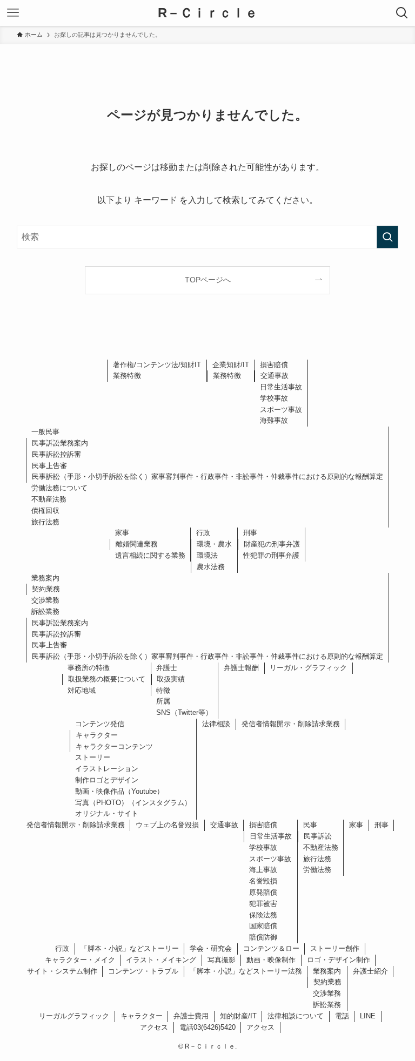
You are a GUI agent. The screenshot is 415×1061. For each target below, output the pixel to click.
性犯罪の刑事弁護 (271, 555)
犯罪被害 (263, 904)
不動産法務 (48, 499)
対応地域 (82, 690)
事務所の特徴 (89, 668)
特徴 (163, 690)
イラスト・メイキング (161, 960)
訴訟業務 (45, 611)
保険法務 (263, 915)
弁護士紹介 (370, 971)
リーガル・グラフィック (308, 668)
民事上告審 (49, 466)
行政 (203, 533)
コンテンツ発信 (99, 724)
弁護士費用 (191, 1016)
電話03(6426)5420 (207, 1027)
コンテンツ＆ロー (271, 948)
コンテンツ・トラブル (143, 971)
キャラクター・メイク (80, 960)
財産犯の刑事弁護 (272, 544)
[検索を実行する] (387, 237)
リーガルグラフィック (74, 1016)
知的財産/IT (238, 1016)
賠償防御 (263, 937)
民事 (310, 825)
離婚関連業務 (137, 544)
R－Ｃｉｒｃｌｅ (208, 12)
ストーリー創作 (334, 948)
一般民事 (45, 432)
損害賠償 (274, 365)
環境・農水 (214, 544)
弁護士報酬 (241, 668)
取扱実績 (171, 679)
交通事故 (274, 375)
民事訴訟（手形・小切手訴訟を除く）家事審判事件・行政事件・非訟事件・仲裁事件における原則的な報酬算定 (207, 476)
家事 (122, 533)
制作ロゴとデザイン (106, 780)
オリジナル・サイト (106, 813)
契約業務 (46, 589)
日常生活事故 (281, 387)
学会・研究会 (211, 948)
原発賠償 (263, 892)
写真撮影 (222, 960)
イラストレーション (106, 769)
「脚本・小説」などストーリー (130, 948)
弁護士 (166, 668)
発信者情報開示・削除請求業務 (291, 724)
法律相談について (295, 1016)
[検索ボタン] (402, 13)
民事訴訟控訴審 (56, 454)
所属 (163, 701)
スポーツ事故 (281, 410)
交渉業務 (45, 600)
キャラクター (97, 735)
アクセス (154, 1027)
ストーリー (92, 757)
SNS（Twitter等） (184, 712)
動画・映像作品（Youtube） (119, 791)
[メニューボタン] (13, 13)
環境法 (207, 555)
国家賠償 (263, 926)
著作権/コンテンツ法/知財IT (157, 365)
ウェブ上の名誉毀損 (167, 825)
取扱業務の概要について (106, 679)
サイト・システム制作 (62, 971)
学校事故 (274, 398)
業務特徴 (127, 375)
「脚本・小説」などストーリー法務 (246, 971)
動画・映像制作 (271, 960)
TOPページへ (208, 279)
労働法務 (317, 870)
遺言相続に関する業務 (150, 555)
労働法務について (59, 488)
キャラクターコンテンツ (114, 746)
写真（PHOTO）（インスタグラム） (133, 803)
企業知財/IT (230, 365)
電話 (342, 1016)
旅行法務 (45, 522)
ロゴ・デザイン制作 (338, 960)
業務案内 (45, 578)
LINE (368, 1016)
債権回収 (45, 510)
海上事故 (263, 870)
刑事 (250, 533)
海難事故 (274, 420)
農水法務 (211, 567)
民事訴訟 (318, 836)
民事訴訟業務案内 (60, 443)
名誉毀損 (263, 881)
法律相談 (216, 724)
